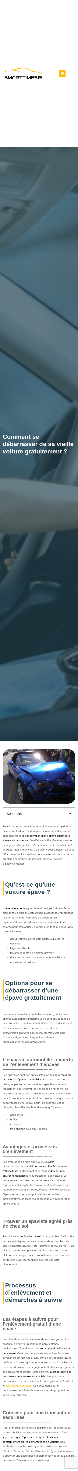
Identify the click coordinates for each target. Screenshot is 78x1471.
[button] (62, 73)
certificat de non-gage (18, 1385)
